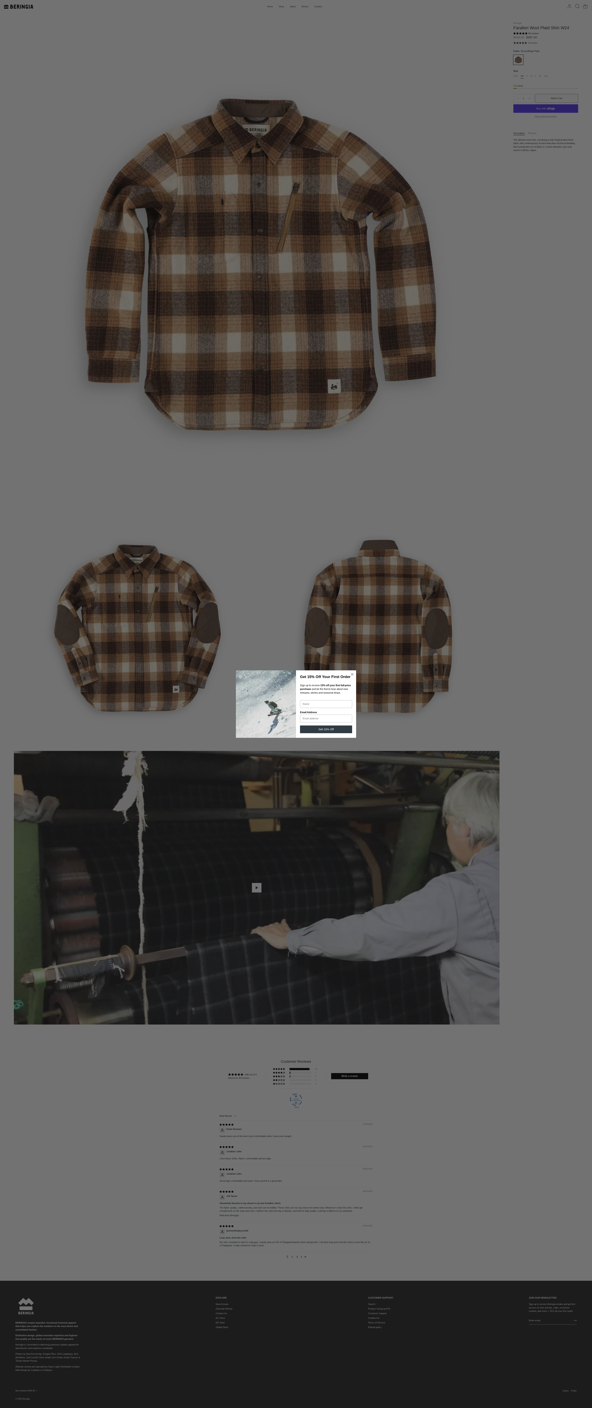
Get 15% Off (326, 729)
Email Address (308, 712)
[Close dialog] (352, 674)
